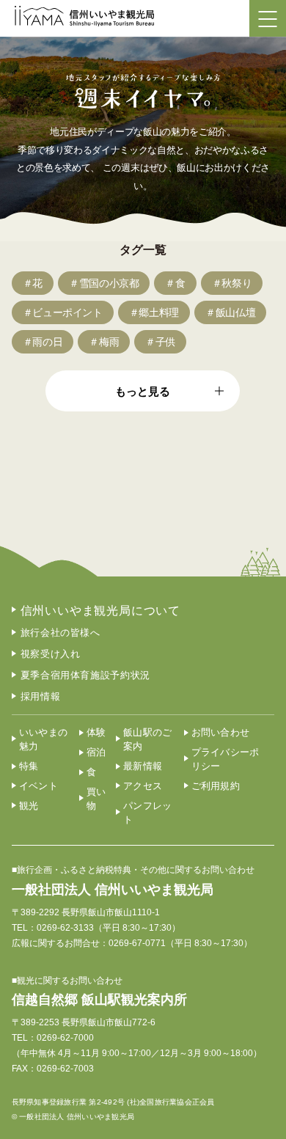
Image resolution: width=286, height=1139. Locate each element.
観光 (29, 805)
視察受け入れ (51, 653)
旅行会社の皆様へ (60, 632)
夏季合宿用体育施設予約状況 (85, 675)
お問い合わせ (220, 732)
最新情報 (142, 766)
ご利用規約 (216, 785)
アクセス (142, 785)
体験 (96, 732)
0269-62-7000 (65, 1038)
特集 (29, 766)
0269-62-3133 (65, 928)
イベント (38, 785)
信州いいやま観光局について (100, 610)
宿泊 (96, 752)
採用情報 (41, 696)
